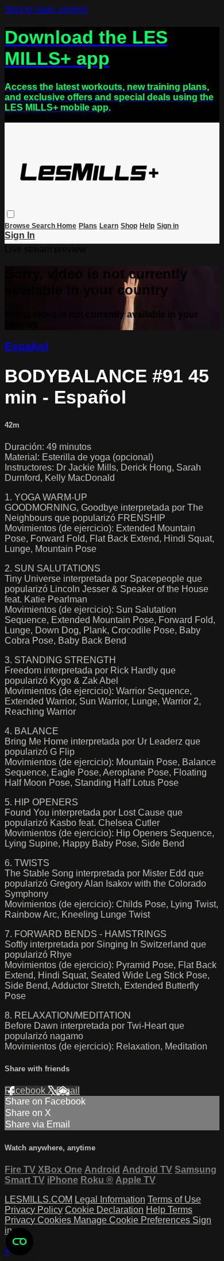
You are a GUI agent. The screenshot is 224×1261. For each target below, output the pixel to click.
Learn (108, 226)
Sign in (168, 226)
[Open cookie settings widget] (19, 1241)
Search (44, 226)
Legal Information (110, 1199)
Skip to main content (46, 9)
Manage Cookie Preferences (133, 1220)
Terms (180, 1210)
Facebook (26, 1090)
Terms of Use (174, 1199)
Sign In (20, 235)
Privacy (21, 1220)
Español (26, 346)
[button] (10, 214)
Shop (129, 226)
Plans (88, 226)
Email (68, 1090)
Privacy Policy (34, 1210)
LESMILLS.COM (38, 1199)
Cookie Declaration (104, 1210)
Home (66, 226)
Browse (18, 226)
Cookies (55, 1220)
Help (147, 226)
